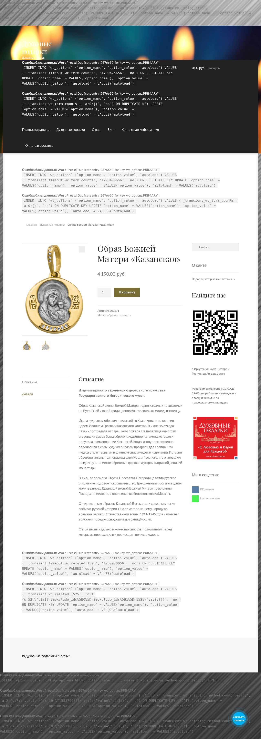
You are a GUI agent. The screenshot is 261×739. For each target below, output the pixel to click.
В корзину (127, 292)
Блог (111, 129)
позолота (125, 315)
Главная (31, 224)
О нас (96, 129)
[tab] (45, 382)
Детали (27, 394)
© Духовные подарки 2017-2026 (46, 656)
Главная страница (35, 129)
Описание (29, 382)
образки (112, 315)
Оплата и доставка (39, 145)
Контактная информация (140, 129)
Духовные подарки (37, 47)
